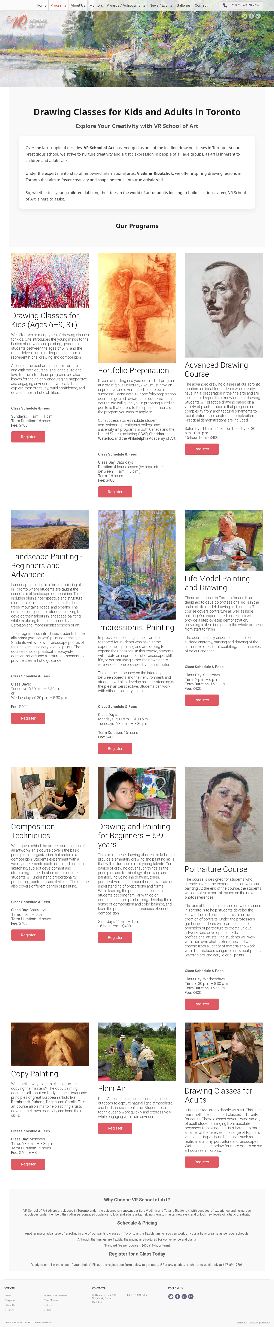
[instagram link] (264, 16)
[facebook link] (251, 16)
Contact (201, 5)
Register (28, 436)
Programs (59, 5)
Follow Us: (175, 1288)
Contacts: (99, 1288)
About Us (78, 5)
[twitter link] (244, 16)
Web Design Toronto (259, 1322)
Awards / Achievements (126, 5)
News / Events (161, 5)
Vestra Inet (242, 1322)
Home (41, 5)
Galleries (184, 5)
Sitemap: (10, 1288)
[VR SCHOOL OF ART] (27, 23)
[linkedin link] (258, 16)
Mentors (96, 5)
